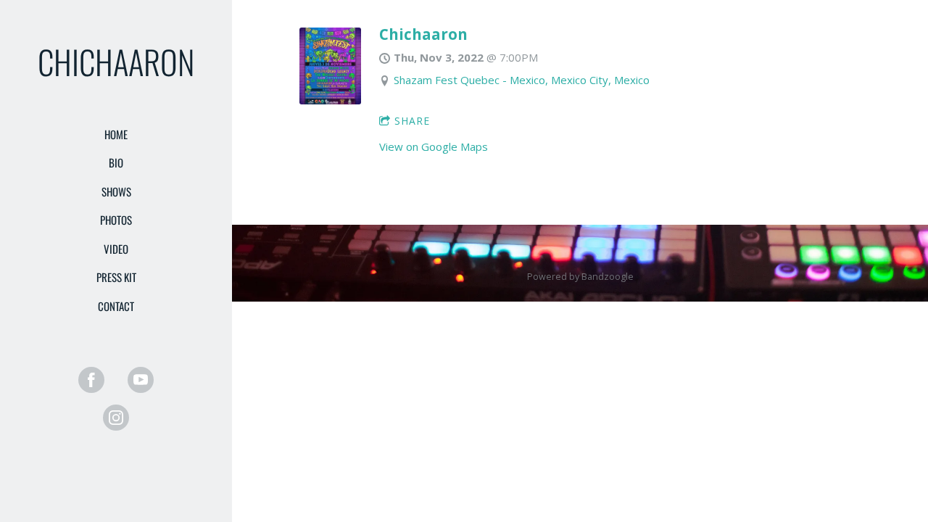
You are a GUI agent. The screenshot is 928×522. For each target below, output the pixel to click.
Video (116, 249)
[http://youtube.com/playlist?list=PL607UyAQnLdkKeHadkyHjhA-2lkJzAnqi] (141, 380)
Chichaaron (423, 34)
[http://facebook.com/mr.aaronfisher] (91, 380)
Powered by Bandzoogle (580, 276)
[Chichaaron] (330, 100)
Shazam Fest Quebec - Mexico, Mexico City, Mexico (522, 79)
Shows (116, 191)
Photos (116, 220)
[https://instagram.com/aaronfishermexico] (116, 418)
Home (116, 134)
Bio (116, 162)
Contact (116, 306)
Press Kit (116, 277)
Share (412, 121)
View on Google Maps (433, 146)
